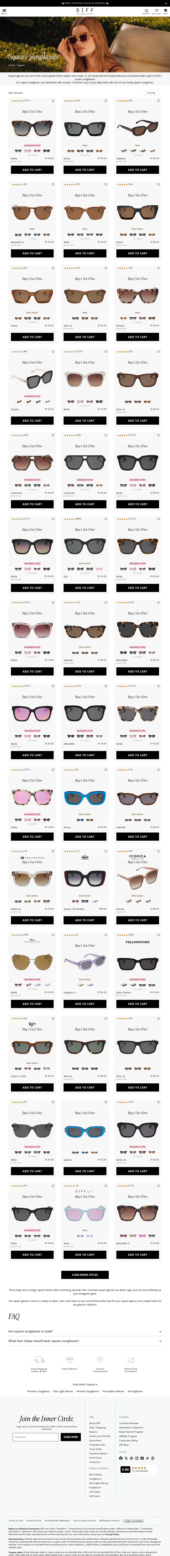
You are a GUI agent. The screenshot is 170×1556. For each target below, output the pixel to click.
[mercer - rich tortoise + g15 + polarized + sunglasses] (85, 1045)
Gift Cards (94, 1496)
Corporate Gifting (128, 1440)
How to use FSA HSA (99, 1436)
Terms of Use (15, 1520)
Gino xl (68, 325)
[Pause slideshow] (166, 3)
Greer (67, 158)
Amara (120, 325)
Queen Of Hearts (74, 909)
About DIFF (94, 1423)
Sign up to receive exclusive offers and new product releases (46, 1427)
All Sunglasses (135, 1391)
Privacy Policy (33, 1520)
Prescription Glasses (113, 1391)
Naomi (120, 909)
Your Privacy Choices (84, 1520)
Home (11, 65)
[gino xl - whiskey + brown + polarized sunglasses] (138, 379)
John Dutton (123, 992)
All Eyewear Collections (131, 1427)
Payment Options (98, 1453)
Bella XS (121, 1159)
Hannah (68, 660)
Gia (66, 576)
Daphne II (70, 992)
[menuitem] (146, 11)
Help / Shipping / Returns (98, 1429)
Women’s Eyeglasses (88, 1391)
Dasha (15, 409)
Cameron (16, 493)
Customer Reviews (129, 1423)
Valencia (16, 909)
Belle (14, 992)
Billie (67, 242)
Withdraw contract (109, 1520)
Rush (67, 1243)
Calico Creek (18, 1076)
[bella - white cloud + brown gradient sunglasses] (85, 379)
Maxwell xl (17, 242)
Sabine (68, 1159)
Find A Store (95, 1457)
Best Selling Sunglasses (95, 1476)
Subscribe (71, 1437)
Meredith (121, 660)
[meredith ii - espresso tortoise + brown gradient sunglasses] (138, 1213)
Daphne (121, 158)
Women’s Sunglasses (38, 1391)
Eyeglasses (95, 1487)
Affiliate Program (138, 1436)
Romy (67, 827)
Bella (14, 158)
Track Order (95, 1449)
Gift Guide (94, 1491)
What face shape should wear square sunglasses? (43, 1341)
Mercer (68, 1076)
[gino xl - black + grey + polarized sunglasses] (138, 1045)
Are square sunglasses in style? (30, 1331)
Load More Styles (85, 1275)
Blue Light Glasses (63, 1391)
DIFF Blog (123, 1444)
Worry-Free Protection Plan (97, 1442)
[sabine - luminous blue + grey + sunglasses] (85, 1129)
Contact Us (95, 1462)
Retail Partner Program (138, 1431)
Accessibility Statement (57, 1520)
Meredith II (123, 1243)
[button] (4, 11)
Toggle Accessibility (133, 1521)
